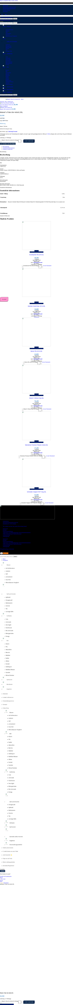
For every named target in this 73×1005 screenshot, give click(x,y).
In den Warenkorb (29, 1002)
